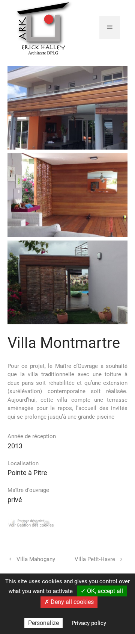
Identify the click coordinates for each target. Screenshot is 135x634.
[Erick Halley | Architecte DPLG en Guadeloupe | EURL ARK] (44, 26)
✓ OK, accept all (102, 591)
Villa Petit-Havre (95, 559)
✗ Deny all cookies (69, 601)
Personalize (43, 622)
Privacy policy (89, 623)
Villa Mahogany (35, 559)
